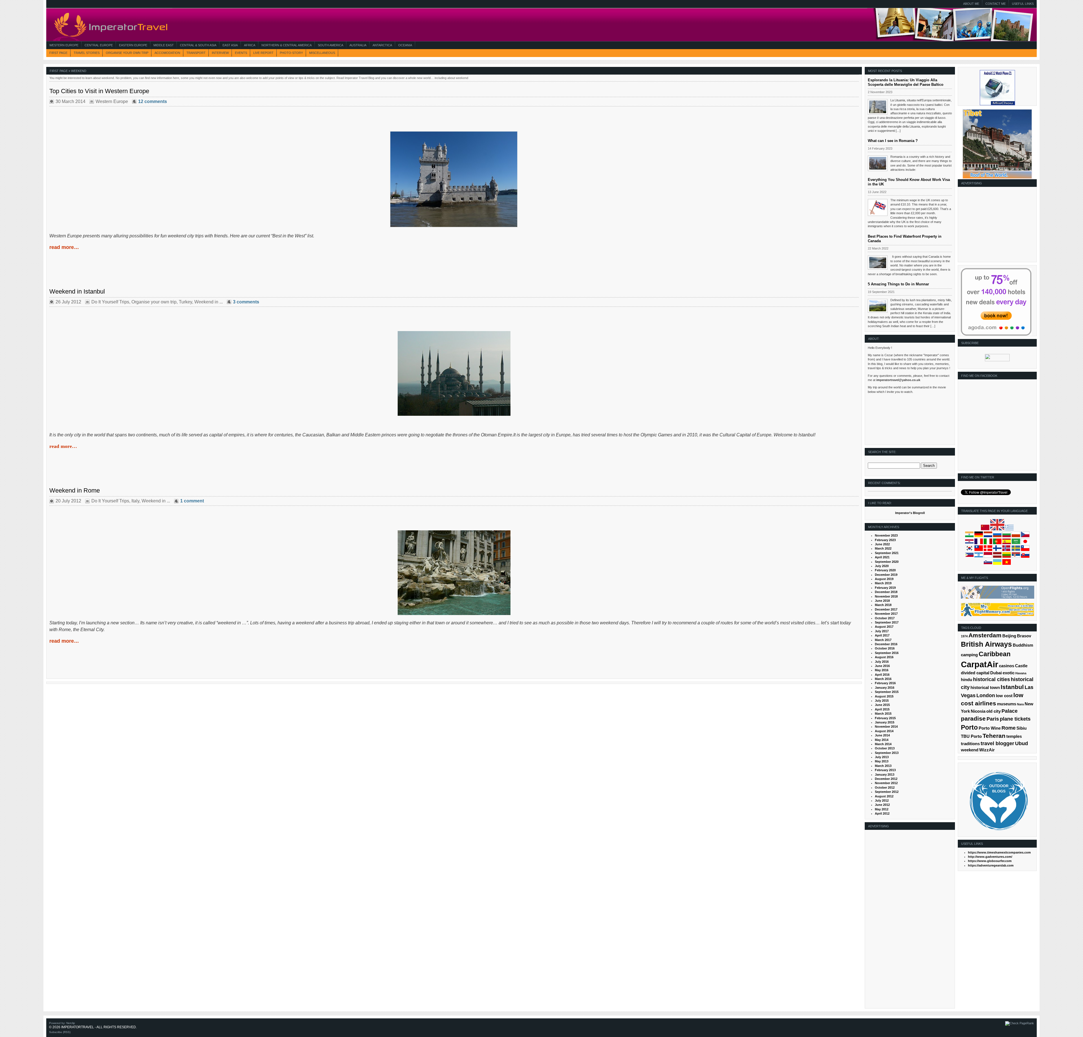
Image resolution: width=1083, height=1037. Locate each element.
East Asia (230, 45)
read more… (64, 247)
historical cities (991, 679)
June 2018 (882, 600)
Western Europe (63, 45)
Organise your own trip (127, 52)
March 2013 (883, 765)
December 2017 (886, 609)
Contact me (995, 3)
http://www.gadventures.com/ (990, 856)
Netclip (70, 1023)
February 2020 (885, 570)
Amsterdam (984, 635)
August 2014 (884, 731)
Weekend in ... (208, 301)
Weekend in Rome (74, 490)
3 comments (246, 301)
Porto (969, 727)
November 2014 (886, 726)
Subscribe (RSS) (60, 1032)
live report (263, 52)
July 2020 (882, 566)
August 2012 (884, 796)
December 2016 (886, 644)
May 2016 (881, 670)
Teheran (994, 735)
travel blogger (997, 743)
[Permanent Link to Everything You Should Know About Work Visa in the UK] (878, 207)
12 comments (152, 101)
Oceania (405, 45)
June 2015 (882, 704)
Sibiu (1021, 728)
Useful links (1023, 3)
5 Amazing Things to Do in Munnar (898, 284)
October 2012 (885, 787)
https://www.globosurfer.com (990, 861)
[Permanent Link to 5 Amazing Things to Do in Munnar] (878, 306)
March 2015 (883, 713)
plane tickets (1015, 719)
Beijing (1009, 636)
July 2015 (882, 700)
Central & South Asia (198, 45)
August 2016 (884, 657)
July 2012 (882, 800)
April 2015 (882, 709)
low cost (1004, 695)
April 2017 (882, 635)
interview (220, 52)
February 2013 (885, 770)
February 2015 (885, 718)
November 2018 (886, 596)
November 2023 (886, 535)
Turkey (185, 301)
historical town (985, 687)
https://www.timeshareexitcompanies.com (999, 852)
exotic (1008, 673)
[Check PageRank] (1019, 1023)
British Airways (986, 644)
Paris (993, 719)
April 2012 (882, 813)
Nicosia (978, 711)
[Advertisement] (996, 226)
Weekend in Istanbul (77, 291)
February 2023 (885, 540)
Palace (1009, 711)
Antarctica (382, 45)
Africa (249, 45)
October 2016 (885, 648)
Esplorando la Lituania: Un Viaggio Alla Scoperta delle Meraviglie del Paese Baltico (905, 82)
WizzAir (987, 750)
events (241, 52)
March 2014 (883, 744)
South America (330, 45)
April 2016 (882, 674)
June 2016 (882, 666)
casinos (1006, 666)
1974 (964, 636)
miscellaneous (322, 52)
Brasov (1024, 636)
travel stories (87, 52)
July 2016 (882, 661)
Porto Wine (990, 728)
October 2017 (885, 618)
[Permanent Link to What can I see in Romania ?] (878, 163)
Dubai (996, 673)
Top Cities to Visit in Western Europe (99, 91)
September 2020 (887, 561)
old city (993, 711)
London (985, 695)
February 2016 (885, 683)
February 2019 (885, 587)
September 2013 (887, 752)
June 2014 (882, 735)
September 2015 (887, 691)
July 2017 (882, 631)
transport (196, 52)
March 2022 (883, 548)
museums (1006, 704)
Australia (357, 45)
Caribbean (995, 654)
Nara (1020, 704)
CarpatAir (979, 664)
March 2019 (883, 583)
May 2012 (881, 809)
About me (971, 3)
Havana (1020, 673)
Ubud (1021, 743)
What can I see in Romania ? (893, 141)
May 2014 (881, 739)
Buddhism (1023, 645)
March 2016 (883, 679)
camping (969, 655)
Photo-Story (291, 52)
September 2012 (887, 791)
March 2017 (883, 640)
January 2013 (884, 774)
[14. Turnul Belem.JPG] (454, 226)
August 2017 (884, 626)
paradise (973, 718)
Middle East (163, 45)
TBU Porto (971, 736)
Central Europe (99, 45)
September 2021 (887, 553)
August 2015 (884, 696)
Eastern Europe (133, 45)
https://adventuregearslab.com (991, 865)
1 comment (192, 500)
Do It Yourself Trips (110, 301)
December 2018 (886, 592)
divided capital (975, 673)
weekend (969, 750)
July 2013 (882, 757)
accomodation (167, 52)
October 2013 (885, 748)
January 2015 (884, 722)
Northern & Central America (286, 45)
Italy (135, 500)
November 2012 (886, 783)
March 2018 (883, 605)
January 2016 (884, 687)
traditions (970, 743)
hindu (966, 679)
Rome (1008, 728)
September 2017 (887, 622)
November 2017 (886, 613)
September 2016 (887, 653)
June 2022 (882, 544)
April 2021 (882, 557)
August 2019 (884, 579)
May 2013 (881, 761)
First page (58, 52)
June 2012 (882, 804)
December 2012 (886, 778)
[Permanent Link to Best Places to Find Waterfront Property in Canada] (878, 262)
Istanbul (1012, 687)
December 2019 (886, 574)
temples (1014, 736)
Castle (1021, 666)
